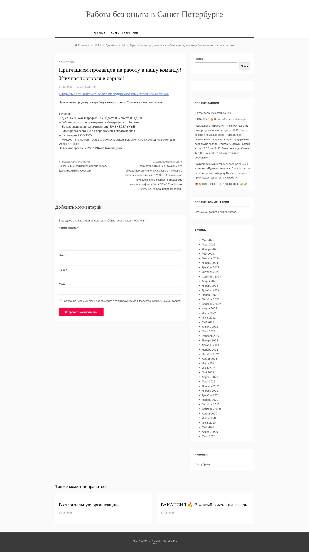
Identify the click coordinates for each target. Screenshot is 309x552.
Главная (100, 33)
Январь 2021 (210, 390)
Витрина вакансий (124, 33)
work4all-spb (86, 86)
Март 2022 (208, 331)
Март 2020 (208, 436)
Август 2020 (209, 413)
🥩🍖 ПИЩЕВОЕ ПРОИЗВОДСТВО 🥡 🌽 (221, 183)
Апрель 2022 (210, 326)
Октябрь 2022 (210, 299)
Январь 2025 (210, 249)
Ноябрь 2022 (210, 294)
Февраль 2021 (211, 386)
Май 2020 (208, 427)
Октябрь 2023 (210, 271)
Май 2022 (208, 322)
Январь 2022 (210, 340)
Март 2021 (208, 381)
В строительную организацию (213, 112)
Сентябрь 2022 (211, 303)
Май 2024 (208, 253)
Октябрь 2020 (210, 404)
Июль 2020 (209, 418)
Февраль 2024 (211, 258)
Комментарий (68, 227)
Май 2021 (208, 372)
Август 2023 (209, 281)
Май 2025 (208, 240)
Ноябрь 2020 (210, 399)
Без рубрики (68, 62)
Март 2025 (208, 244)
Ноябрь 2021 (210, 349)
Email (63, 269)
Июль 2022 (209, 313)
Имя (62, 255)
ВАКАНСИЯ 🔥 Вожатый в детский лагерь (220, 119)
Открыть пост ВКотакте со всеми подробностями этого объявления (114, 94)
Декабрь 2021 (210, 344)
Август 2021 (209, 358)
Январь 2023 (210, 285)
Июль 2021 (209, 363)
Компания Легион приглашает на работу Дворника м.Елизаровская (83, 168)
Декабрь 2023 (210, 267)
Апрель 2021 (210, 377)
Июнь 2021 (209, 367)
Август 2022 (209, 308)
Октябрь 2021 (210, 354)
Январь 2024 (210, 262)
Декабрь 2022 (210, 290)
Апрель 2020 (210, 431)
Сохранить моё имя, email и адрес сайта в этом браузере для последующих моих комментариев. (122, 300)
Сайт (62, 284)
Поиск (199, 58)
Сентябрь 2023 (211, 276)
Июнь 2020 (209, 422)
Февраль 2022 (211, 335)
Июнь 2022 (209, 317)
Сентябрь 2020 (211, 408)
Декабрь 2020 (210, 395)
